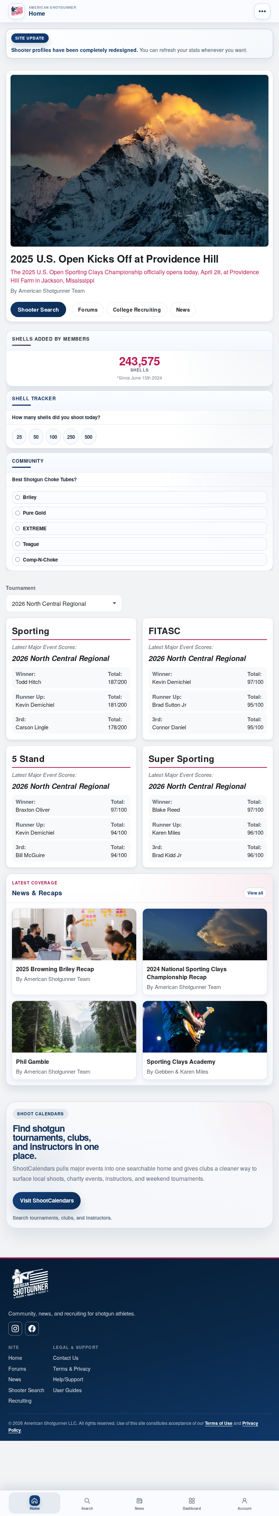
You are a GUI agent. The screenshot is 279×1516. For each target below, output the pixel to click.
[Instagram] (15, 1328)
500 (88, 436)
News (183, 309)
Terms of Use (218, 1423)
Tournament (21, 587)
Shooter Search (38, 309)
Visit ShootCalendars (47, 1200)
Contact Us (65, 1357)
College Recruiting (137, 309)
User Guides (67, 1390)
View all (255, 893)
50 (36, 436)
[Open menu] (262, 11)
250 (71, 436)
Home (15, 1357)
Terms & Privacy (71, 1368)
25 (19, 436)
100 (53, 436)
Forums (88, 309)
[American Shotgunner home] (17, 11)
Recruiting (20, 1400)
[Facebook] (32, 1328)
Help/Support (68, 1379)
